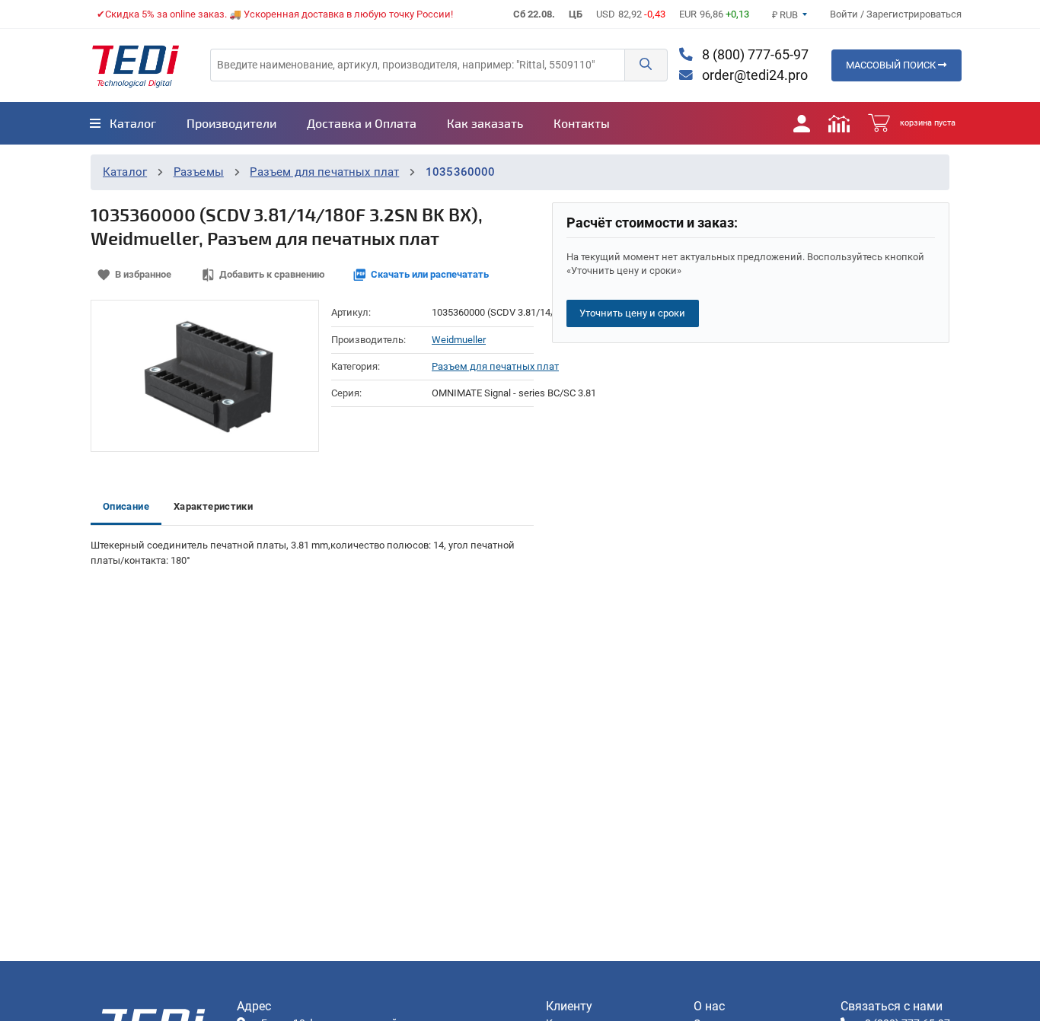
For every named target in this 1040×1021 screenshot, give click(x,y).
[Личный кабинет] (801, 123)
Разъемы (199, 172)
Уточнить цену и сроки (632, 313)
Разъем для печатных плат (324, 172)
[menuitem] (123, 123)
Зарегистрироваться (914, 14)
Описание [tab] (126, 506)
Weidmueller (459, 339)
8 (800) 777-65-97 (754, 54)
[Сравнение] (839, 123)
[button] (645, 65)
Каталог (125, 172)
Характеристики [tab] (213, 506)
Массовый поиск (892, 65)
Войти (845, 14)
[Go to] (136, 65)
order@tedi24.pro (753, 75)
